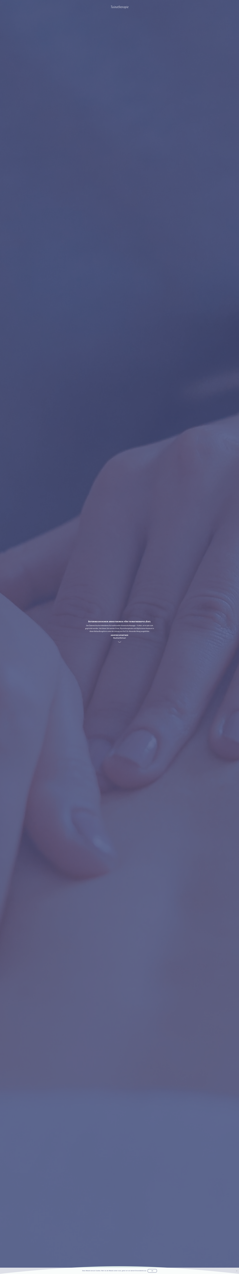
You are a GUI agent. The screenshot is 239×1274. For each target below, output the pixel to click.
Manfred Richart (119, 638)
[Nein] (237, 1271)
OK (152, 1271)
